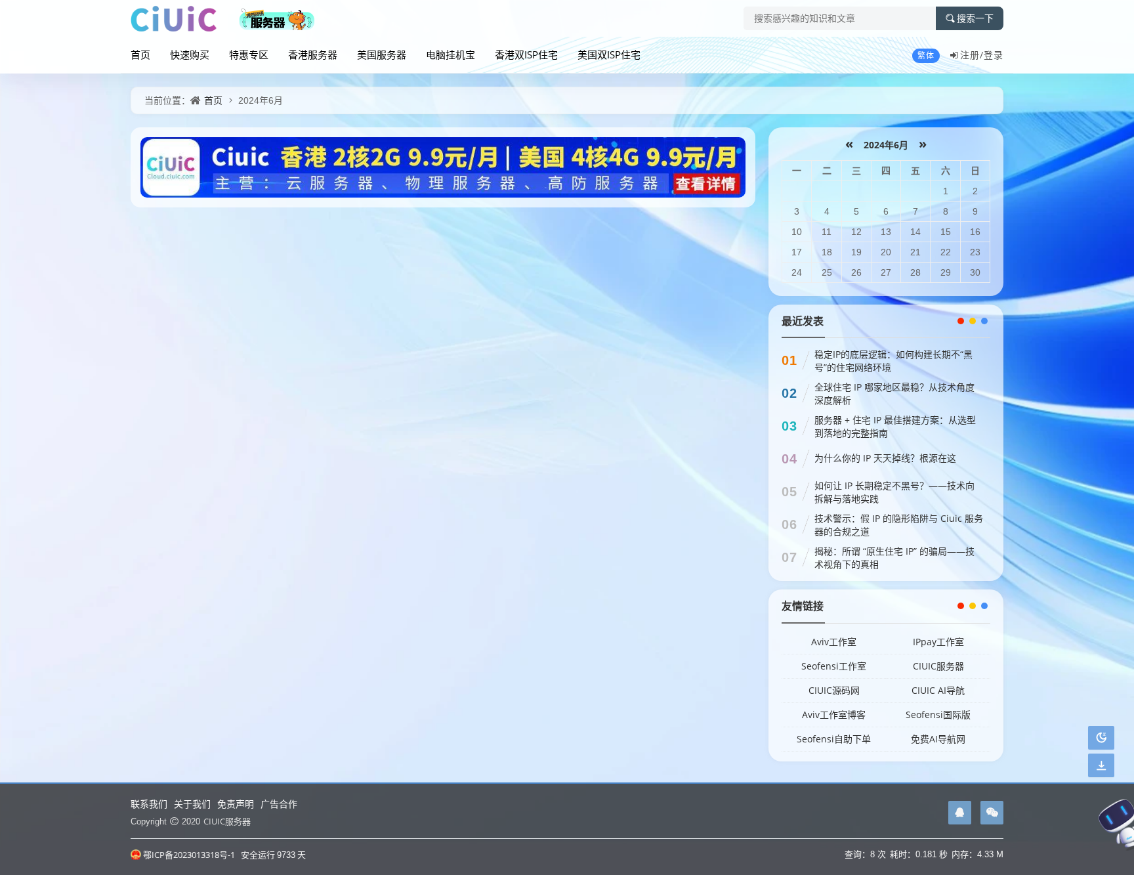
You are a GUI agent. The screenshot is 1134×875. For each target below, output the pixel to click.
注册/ (972, 55)
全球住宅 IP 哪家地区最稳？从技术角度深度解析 (894, 393)
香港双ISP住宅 (526, 54)
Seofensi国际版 (938, 714)
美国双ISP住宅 (609, 54)
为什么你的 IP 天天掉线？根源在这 (885, 458)
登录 (993, 55)
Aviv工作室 (833, 641)
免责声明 (235, 804)
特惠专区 (248, 54)
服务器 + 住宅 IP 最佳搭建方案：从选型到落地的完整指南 (895, 426)
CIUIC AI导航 (938, 690)
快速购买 (189, 54)
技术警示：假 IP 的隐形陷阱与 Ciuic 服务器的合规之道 (898, 525)
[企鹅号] (959, 812)
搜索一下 (975, 18)
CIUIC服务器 (938, 666)
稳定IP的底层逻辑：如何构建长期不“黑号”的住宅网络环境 (893, 360)
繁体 (925, 55)
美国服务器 (381, 54)
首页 (140, 54)
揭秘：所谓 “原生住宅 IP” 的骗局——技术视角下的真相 (894, 557)
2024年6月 (886, 145)
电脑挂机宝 (450, 54)
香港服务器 (312, 54)
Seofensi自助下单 (834, 739)
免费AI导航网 (938, 739)
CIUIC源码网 (834, 690)
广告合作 (279, 804)
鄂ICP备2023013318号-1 (189, 855)
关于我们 (192, 804)
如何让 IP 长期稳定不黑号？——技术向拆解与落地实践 (894, 492)
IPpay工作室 (938, 641)
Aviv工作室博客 (834, 714)
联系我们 (149, 804)
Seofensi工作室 (833, 666)
